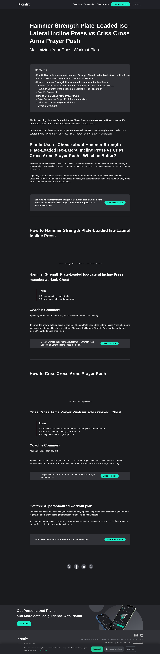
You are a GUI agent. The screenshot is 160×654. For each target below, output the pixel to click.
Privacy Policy (42, 650)
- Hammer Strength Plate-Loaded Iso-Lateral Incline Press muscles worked (75, 85)
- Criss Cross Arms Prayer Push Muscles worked (61, 99)
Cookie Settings (138, 643)
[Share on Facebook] (76, 566)
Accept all (97, 649)
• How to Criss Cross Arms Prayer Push (57, 96)
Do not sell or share (114, 649)
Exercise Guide (109, 343)
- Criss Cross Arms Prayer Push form (55, 102)
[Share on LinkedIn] (83, 566)
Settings (130, 649)
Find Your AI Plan (115, 203)
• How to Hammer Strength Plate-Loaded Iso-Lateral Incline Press (71, 82)
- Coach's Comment (46, 92)
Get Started (24, 624)
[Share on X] (69, 566)
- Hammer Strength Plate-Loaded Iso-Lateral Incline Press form (69, 89)
